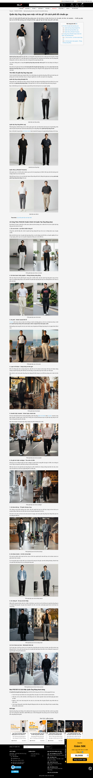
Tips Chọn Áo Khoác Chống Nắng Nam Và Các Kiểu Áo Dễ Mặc (19, 734)
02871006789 (15, 756)
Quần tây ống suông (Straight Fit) (72, 27)
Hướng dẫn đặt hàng (35, 753)
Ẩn (76, 23)
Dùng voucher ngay (80, 759)
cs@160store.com (16, 758)
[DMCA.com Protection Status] (15, 771)
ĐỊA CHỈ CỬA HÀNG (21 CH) (54, 751)
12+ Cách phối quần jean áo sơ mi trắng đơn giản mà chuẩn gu (37, 734)
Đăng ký (48, 746)
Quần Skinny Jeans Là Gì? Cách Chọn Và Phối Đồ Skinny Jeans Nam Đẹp (55, 734)
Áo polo (11, 322)
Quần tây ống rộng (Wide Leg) (71, 29)
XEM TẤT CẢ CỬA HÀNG (52, 772)
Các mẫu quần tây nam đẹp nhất (24, 217)
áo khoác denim (26, 131)
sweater (50, 415)
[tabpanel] (18, 731)
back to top (90, 772)
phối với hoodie (41, 415)
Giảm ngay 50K (65, 751)
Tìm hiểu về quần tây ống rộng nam (71, 25)
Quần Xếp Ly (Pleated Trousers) (72, 31)
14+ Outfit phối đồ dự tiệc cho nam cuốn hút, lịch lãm (74, 734)
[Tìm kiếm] (62, 5)
